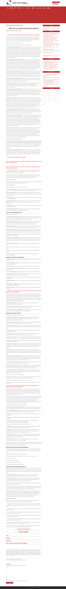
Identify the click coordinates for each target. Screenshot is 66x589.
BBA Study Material (22, 550)
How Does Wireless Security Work (48, 52)
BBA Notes (8, 550)
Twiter (7, 535)
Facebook (8, 538)
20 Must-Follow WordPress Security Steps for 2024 (51, 43)
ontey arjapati (23, 532)
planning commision (25, 554)
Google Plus (8, 540)
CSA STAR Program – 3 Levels (47, 42)
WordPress (39, 587)
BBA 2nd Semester (29, 549)
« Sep (43, 104)
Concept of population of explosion (33, 551)
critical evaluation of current (22, 552)
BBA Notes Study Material (14, 550)
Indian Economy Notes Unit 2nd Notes (16, 558)
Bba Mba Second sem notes (10, 551)
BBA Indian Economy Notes (36, 549)
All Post (24, 549)
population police (32, 554)
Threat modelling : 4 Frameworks (48, 49)
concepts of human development (11, 552)
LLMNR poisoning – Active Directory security (50, 39)
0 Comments (13, 555)
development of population (32, 552)
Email (7, 577)
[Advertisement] (33, 16)
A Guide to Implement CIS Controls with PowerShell (51, 33)
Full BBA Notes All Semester (23, 529)
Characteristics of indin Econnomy (21, 551)
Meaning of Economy (18, 554)
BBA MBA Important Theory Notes (35, 550)
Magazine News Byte (31, 587)
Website (7, 579)
